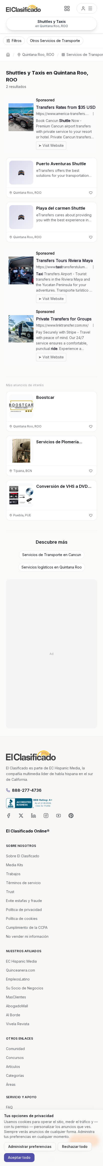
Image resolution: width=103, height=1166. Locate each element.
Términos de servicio (23, 883)
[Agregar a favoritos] (91, 193)
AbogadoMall (17, 1006)
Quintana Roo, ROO (38, 54)
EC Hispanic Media (21, 961)
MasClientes (16, 997)
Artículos (13, 1066)
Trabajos (13, 874)
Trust (10, 892)
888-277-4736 (27, 790)
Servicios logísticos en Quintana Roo (52, 567)
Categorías (15, 1075)
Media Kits (14, 865)
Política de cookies (22, 918)
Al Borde (13, 1015)
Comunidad (15, 1049)
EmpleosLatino (18, 979)
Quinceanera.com (20, 970)
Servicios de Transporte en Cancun (51, 555)
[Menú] (86, 8)
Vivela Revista (17, 1024)
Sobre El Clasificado (22, 856)
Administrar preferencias (30, 1146)
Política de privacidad (24, 909)
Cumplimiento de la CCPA (27, 927)
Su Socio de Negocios (24, 988)
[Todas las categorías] (67, 8)
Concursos (15, 1057)
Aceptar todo (19, 1157)
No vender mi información (27, 936)
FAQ (9, 1107)
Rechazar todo (75, 1146)
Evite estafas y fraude (24, 901)
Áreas (11, 1084)
